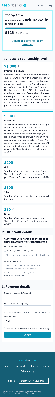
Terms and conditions (41, 366)
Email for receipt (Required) (16, 303)
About (40, 5)
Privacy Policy (43, 328)
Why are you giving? (12, 261)
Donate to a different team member (27, 42)
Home (6, 366)
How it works (20, 366)
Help (50, 5)
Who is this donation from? (15, 246)
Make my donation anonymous (20, 250)
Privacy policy (27, 371)
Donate (27, 334)
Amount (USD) (10, 316)
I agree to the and (28, 328)
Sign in (11, 380)
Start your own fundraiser (33, 380)
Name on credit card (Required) (17, 293)
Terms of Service (26, 328)
